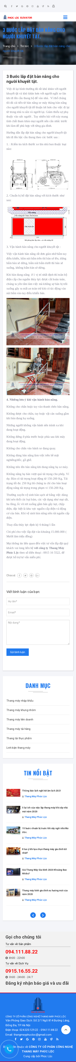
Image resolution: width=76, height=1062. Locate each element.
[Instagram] (32, 6)
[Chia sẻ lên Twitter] (25, 575)
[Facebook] (12, 6)
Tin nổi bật (38, 773)
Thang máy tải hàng (18, 728)
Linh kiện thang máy (18, 747)
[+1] (37, 575)
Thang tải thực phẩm (19, 738)
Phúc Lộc (47, 1056)
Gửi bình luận (17, 652)
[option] (38, 851)
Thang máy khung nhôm (21, 710)
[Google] (22, 6)
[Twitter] (17, 6)
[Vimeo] (43, 6)
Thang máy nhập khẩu (19, 700)
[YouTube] (38, 6)
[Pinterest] (27, 6)
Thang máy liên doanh (19, 719)
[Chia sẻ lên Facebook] (19, 575)
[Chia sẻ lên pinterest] (31, 575)
